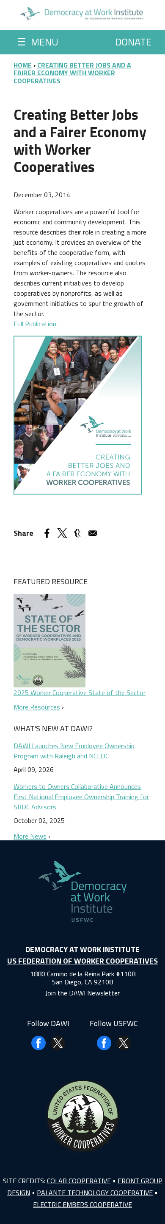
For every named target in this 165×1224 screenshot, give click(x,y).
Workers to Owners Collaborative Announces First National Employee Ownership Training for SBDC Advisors (81, 796)
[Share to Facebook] (47, 533)
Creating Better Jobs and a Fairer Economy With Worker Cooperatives (72, 73)
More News (30, 836)
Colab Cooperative (79, 1181)
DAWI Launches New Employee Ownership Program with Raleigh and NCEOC (74, 751)
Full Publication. (36, 324)
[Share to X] (62, 533)
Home (23, 65)
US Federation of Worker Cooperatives (82, 961)
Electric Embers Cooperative (82, 1204)
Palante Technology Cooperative (95, 1192)
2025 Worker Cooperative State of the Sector (80, 692)
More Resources (37, 707)
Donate (133, 41)
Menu (37, 41)
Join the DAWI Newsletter (82, 993)
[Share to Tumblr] (77, 533)
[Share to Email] (92, 533)
